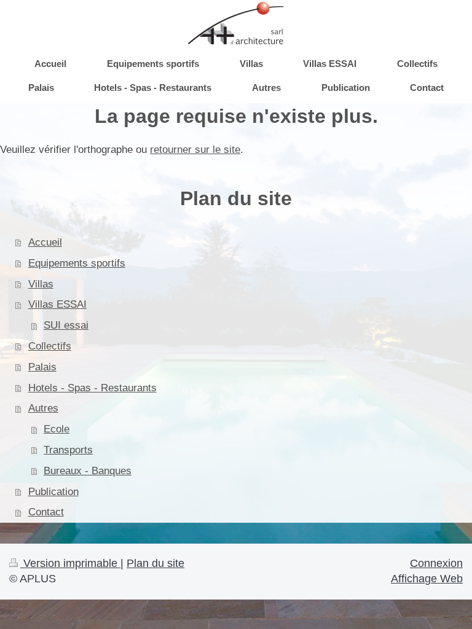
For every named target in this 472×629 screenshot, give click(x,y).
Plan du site (155, 563)
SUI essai (66, 325)
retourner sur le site (195, 149)
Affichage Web (427, 578)
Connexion (436, 563)
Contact (46, 512)
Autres (43, 408)
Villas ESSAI (57, 304)
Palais (42, 367)
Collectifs (49, 346)
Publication (53, 492)
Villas (40, 284)
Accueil (45, 242)
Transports (68, 450)
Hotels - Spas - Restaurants (92, 388)
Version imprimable (70, 563)
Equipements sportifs (76, 263)
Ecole (56, 429)
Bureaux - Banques (88, 471)
